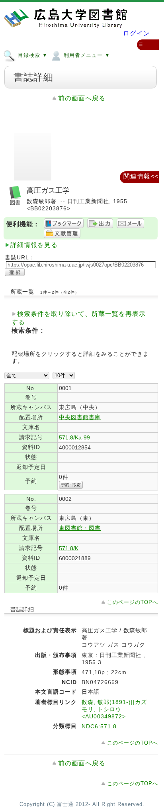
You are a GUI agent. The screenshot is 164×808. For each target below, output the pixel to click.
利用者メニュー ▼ (86, 55)
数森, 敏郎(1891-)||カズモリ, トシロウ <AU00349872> (114, 709)
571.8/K (68, 548)
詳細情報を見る (34, 244)
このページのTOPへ (132, 602)
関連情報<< (140, 176)
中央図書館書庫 (80, 417)
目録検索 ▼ (32, 55)
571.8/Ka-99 (74, 437)
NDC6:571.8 (99, 726)
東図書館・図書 (80, 528)
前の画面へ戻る (81, 98)
